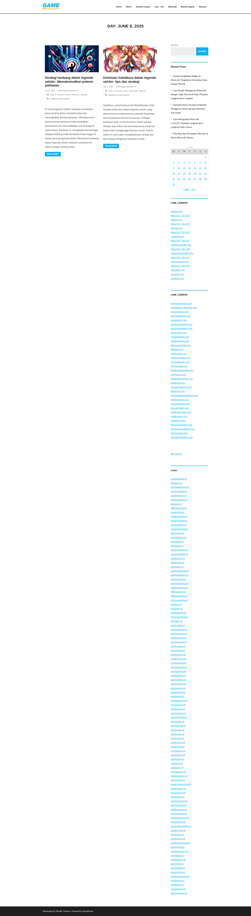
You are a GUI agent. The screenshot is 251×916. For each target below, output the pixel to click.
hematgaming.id (179, 700)
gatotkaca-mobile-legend (119, 95)
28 (200, 179)
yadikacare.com (179, 416)
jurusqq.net (176, 228)
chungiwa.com (178, 374)
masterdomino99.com (182, 253)
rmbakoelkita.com (180, 337)
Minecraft (75, 95)
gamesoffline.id (179, 525)
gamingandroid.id (180, 571)
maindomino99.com (181, 245)
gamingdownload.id (181, 784)
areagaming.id (178, 671)
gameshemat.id (179, 717)
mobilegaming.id (179, 588)
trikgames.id (177, 546)
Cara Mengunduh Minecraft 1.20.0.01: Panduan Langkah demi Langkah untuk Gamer (187, 123)
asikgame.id (177, 767)
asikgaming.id (178, 675)
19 (189, 173)
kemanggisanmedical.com (184, 395)
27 (195, 179)
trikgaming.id (177, 562)
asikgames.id (177, 730)
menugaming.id (179, 667)
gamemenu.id (178, 742)
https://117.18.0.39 (180, 224)
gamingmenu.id (179, 642)
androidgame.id (179, 479)
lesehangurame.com (181, 303)
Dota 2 (53, 95)
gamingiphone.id (179, 550)
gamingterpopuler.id (181, 826)
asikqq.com (177, 211)
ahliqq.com (176, 220)
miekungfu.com (179, 353)
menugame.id (178, 780)
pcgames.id (177, 608)
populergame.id (179, 893)
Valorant (83, 95)
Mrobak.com (177, 349)
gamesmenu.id (178, 680)
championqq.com (180, 261)
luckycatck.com (179, 332)
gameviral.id (177, 864)
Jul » (193, 189)
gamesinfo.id (177, 512)
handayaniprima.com (181, 324)
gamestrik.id (177, 541)
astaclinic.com (178, 420)
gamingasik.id (178, 646)
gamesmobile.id (179, 521)
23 (173, 179)
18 (184, 173)
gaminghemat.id (179, 629)
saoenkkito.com (179, 320)
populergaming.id (180, 818)
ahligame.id (177, 763)
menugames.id (178, 713)
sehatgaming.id (179, 814)
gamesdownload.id (180, 843)
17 (179, 173)
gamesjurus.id (178, 688)
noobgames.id (178, 859)
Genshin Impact (63, 95)
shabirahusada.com (181, 412)
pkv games (176, 454)
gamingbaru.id (178, 788)
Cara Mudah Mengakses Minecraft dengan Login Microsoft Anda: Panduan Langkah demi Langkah (189, 94)
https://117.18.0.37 (180, 257)
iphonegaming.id (179, 583)
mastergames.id (179, 776)
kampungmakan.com (181, 328)
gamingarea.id (178, 654)
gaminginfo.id (178, 625)
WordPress (88, 911)
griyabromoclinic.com (182, 437)
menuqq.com (177, 278)
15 (205, 168)
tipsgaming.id (178, 558)
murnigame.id (178, 751)
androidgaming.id (180, 487)
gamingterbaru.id (179, 575)
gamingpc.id (177, 567)
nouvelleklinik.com (180, 404)
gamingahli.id (178, 650)
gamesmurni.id (178, 684)
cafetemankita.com (180, 358)
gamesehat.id (178, 872)
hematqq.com (178, 270)
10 (179, 168)
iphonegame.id (178, 579)
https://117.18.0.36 (180, 216)
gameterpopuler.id (180, 876)
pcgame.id (176, 604)
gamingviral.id (178, 793)
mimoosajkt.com (179, 366)
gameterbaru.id (178, 537)
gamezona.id (177, 747)
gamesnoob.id (178, 830)
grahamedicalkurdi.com (183, 429)
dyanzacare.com (179, 433)
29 (205, 179)
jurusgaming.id (178, 663)
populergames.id (179, 851)
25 (184, 179)
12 (189, 168)
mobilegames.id (179, 516)
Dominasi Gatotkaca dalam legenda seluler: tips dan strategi (129, 79)
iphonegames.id (179, 500)
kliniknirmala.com (180, 399)
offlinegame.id (178, 592)
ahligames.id (177, 721)
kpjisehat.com (178, 383)
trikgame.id (176, 483)
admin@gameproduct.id (68, 91)
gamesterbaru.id (179, 529)
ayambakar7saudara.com (184, 307)
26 (189, 179)
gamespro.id (177, 834)
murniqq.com (177, 274)
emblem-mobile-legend (59, 99)
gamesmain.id (178, 692)
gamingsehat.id (179, 805)
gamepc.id (176, 504)
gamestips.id (177, 533)
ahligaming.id (178, 709)
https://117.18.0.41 (180, 240)
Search (174, 45)
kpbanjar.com (178, 391)
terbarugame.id (178, 613)
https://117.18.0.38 (180, 249)
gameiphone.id (178, 495)
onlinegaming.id (179, 600)
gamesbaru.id (178, 839)
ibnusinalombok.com (181, 425)
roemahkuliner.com (180, 316)
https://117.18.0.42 (180, 232)
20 (195, 173)
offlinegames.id (179, 508)
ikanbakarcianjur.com (182, 379)
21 (200, 173)
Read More (53, 154)
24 (179, 179)
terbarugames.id (179, 617)
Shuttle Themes (63, 911)
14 (200, 168)
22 (205, 173)
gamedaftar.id (178, 868)
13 (195, 168)
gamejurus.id (177, 738)
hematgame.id (178, 772)
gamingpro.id (177, 797)
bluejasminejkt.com (181, 345)
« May (186, 189)
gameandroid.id (179, 491)
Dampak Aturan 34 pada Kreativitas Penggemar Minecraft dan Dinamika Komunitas (189, 109)
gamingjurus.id (178, 638)
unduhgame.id (178, 889)
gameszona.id (178, 705)
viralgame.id (177, 885)
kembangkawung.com (182, 370)
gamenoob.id (177, 847)
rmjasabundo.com (180, 362)
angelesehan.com (180, 341)
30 (173, 184)
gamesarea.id (178, 755)
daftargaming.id (179, 809)
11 (184, 168)
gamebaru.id (177, 855)
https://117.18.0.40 (180, 266)
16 (173, 173)
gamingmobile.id (179, 554)
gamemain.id (177, 734)
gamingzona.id (178, 659)
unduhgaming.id (179, 801)
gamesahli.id (177, 696)
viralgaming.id (178, 822)
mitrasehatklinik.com (181, 387)
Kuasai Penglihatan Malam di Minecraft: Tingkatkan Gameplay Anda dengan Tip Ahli (189, 80)
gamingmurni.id (179, 633)
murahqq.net (177, 236)
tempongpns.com (180, 312)
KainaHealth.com (180, 408)
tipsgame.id (177, 621)
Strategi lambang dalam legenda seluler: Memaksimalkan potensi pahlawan (69, 81)
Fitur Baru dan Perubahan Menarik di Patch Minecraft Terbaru (189, 135)
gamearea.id (177, 759)
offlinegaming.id (179, 596)
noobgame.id (177, 880)
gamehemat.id (178, 726)
